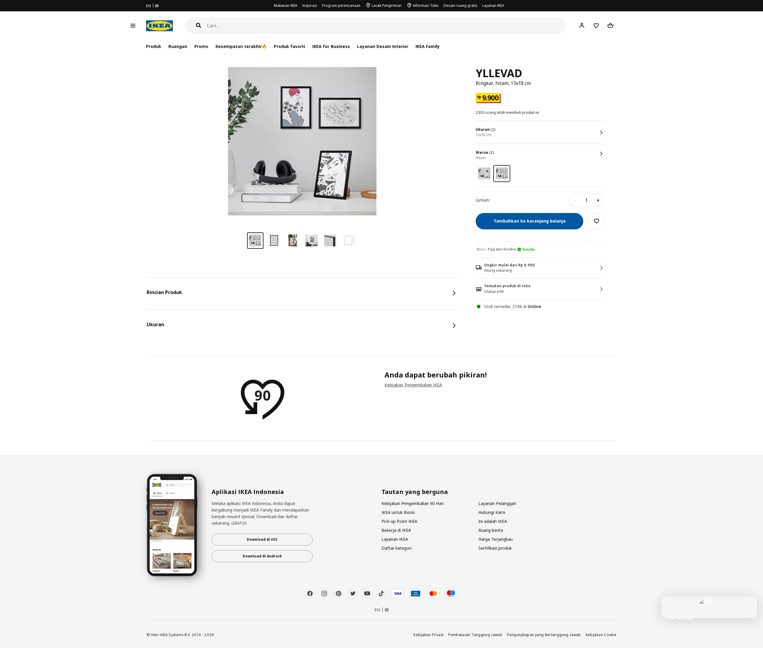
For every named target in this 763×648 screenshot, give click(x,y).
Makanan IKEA (285, 5)
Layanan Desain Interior (382, 46)
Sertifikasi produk (495, 548)
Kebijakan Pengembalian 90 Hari (413, 503)
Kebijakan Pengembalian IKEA (413, 385)
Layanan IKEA (493, 5)
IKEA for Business (331, 46)
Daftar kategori (397, 548)
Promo (201, 46)
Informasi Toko (426, 5)
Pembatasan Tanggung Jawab (475, 634)
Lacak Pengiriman (386, 5)
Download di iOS (262, 539)
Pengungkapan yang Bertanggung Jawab (544, 634)
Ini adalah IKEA (492, 521)
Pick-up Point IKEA (399, 521)
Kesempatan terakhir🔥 (241, 46)
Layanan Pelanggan (497, 503)
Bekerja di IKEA (396, 530)
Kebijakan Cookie (601, 634)
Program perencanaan (341, 5)
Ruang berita (490, 530)
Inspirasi (309, 5)
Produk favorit (289, 46)
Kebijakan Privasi (428, 634)
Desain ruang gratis (460, 5)
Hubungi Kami (491, 512)
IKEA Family (427, 46)
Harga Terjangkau (495, 539)
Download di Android (262, 556)
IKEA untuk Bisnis (398, 512)
